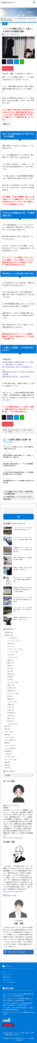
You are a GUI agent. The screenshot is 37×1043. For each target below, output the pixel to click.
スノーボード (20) (12, 652)
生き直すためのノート (8, 2)
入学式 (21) (10, 710)
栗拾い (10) (10, 718)
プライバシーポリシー (9, 982)
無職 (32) (7, 765)
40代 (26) (7, 729)
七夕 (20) (10, 668)
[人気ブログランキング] (8, 68)
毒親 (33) (7, 734)
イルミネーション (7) (13, 640)
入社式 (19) (10, 715)
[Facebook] (10, 61)
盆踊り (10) (10, 685)
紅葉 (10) (10, 696)
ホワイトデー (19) (12, 693)
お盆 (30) (10, 679)
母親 (16, 430)
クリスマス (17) (12, 657)
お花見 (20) (10, 721)
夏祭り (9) (10, 663)
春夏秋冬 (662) (8, 635)
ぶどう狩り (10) (12, 724)
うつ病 (13, 430)
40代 (6, 430)
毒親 (11, 431)
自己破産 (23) (8, 632)
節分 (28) (10, 671)
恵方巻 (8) (10, 676)
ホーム (5, 972)
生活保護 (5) (8, 751)
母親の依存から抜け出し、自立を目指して (16, 376)
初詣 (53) (10, 660)
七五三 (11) (10, 707)
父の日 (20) (10, 654)
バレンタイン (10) (12, 682)
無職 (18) (7, 743)
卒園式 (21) (10, 704)
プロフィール (7, 974)
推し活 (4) (7, 726)
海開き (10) (10, 674)
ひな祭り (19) (11, 688)
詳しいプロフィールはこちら (13, 837)
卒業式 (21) (10, 699)
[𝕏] (4, 61)
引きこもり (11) (9, 756)
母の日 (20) (10, 643)
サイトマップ (7, 979)
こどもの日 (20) (12, 638)
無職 (9, 430)
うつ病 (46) (7, 754)
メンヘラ (20, 430)
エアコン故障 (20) (9, 748)
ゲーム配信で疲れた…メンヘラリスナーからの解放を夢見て (17, 498)
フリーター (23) (9, 737)
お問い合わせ (7, 977)
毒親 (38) (7, 762)
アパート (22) (8, 732)
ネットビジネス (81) (10, 759)
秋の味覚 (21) (11, 713)
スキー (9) (10, 646)
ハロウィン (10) (12, 701)
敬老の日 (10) (11, 690)
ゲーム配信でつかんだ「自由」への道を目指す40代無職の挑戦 (19, 493)
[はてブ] (16, 61)
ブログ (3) (7, 768)
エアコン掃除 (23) (9, 740)
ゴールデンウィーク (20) (14, 649)
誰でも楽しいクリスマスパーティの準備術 (15, 1012)
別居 (25, 430)
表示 (8, 124)
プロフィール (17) (9, 745)
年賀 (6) (9, 665)
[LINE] (22, 61)
